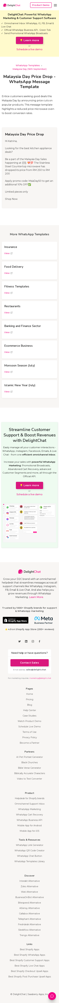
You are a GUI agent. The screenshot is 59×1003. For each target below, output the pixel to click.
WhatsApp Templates (28, 65)
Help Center (29, 710)
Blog (29, 705)
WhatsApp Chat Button (29, 856)
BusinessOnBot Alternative (29, 897)
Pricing (29, 699)
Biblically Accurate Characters (29, 773)
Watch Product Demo (29, 721)
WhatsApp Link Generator (29, 845)
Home (29, 694)
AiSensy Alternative (29, 908)
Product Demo (41, 5)
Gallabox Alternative (29, 913)
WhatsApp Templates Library (29, 861)
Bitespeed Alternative (29, 902)
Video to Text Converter (29, 778)
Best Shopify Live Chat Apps (29, 965)
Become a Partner (29, 743)
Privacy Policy (29, 737)
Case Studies (29, 715)
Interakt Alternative (29, 881)
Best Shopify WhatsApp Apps (29, 955)
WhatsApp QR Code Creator (29, 850)
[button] (55, 5)
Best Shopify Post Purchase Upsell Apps (29, 976)
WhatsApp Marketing (29, 809)
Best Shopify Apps (29, 949)
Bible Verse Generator (29, 768)
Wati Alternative (29, 891)
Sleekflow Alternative (29, 930)
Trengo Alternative (29, 935)
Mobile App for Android (29, 825)
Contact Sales (29, 662)
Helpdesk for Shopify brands (29, 798)
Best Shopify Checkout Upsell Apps (29, 971)
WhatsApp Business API (29, 820)
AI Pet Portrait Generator (29, 757)
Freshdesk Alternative (29, 924)
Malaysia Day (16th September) (29, 69)
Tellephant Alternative (29, 919)
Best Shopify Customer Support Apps (29, 960)
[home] (11, 5)
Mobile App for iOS (29, 831)
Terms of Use (29, 732)
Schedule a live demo (29, 49)
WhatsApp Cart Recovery (29, 814)
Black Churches (29, 762)
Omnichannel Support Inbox (29, 803)
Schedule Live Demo (29, 726)
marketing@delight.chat (40, 678)
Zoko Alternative (29, 886)
